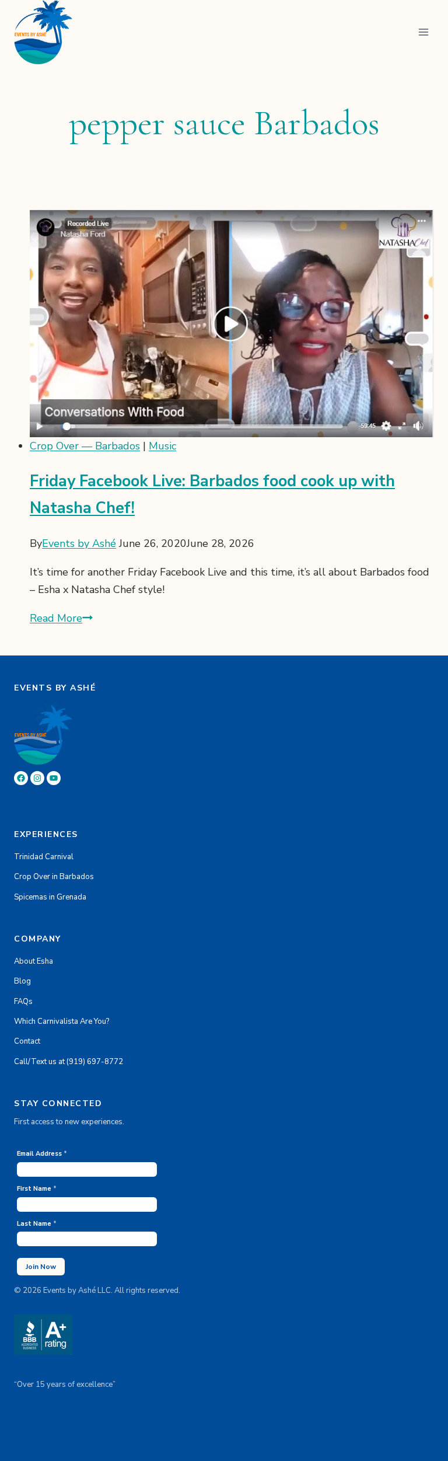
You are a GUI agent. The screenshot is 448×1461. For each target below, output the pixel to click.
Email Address (42, 1153)
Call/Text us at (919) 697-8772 (68, 1061)
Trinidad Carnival (44, 857)
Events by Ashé (79, 543)
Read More (61, 618)
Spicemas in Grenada (50, 897)
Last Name (37, 1223)
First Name (37, 1188)
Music (162, 446)
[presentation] (232, 323)
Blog (22, 981)
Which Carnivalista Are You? (61, 1021)
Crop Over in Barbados (54, 876)
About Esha (33, 961)
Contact (27, 1041)
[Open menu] (423, 32)
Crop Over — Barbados (85, 446)
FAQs (23, 1001)
